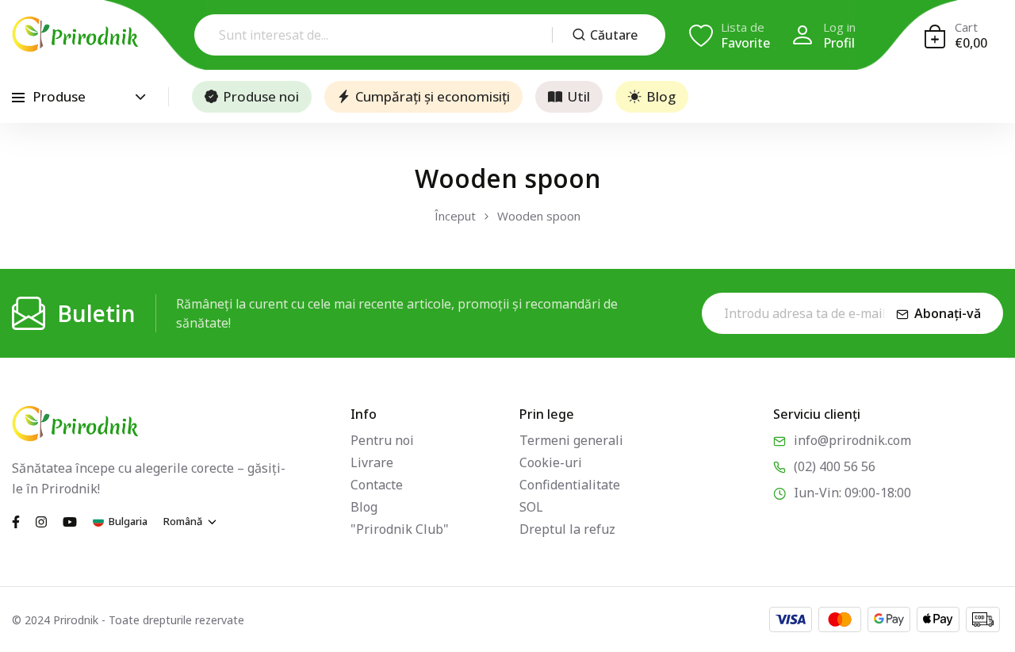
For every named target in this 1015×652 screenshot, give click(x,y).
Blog (661, 96)
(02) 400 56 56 (834, 466)
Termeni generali (571, 440)
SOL (531, 507)
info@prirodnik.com (852, 440)
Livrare (371, 462)
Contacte (376, 484)
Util (578, 96)
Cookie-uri (550, 462)
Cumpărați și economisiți (432, 96)
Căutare (614, 35)
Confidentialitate (569, 484)
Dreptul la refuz (567, 529)
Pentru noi (382, 440)
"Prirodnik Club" (399, 529)
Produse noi (261, 96)
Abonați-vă (947, 313)
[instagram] (41, 520)
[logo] (75, 34)
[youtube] (70, 520)
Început (455, 216)
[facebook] (16, 520)
